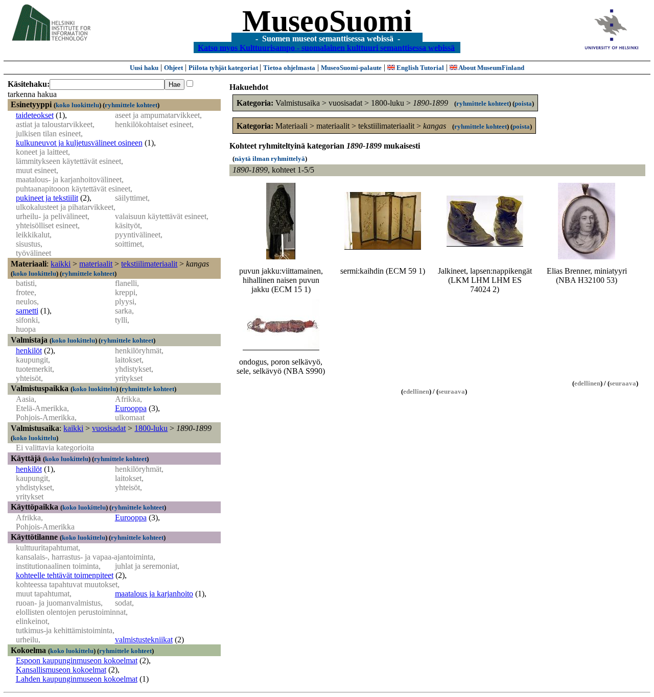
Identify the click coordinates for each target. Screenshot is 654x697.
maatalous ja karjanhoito (154, 593)
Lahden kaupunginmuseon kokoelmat (76, 679)
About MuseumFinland (490, 67)
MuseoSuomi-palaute (351, 67)
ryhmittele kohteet (131, 105)
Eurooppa (131, 408)
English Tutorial (419, 67)
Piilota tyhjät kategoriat (224, 67)
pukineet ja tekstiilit (47, 198)
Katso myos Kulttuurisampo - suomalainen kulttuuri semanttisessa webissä (326, 47)
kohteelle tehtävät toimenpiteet (64, 575)
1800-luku (151, 428)
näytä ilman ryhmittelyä (270, 158)
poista (523, 103)
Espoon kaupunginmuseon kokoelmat (76, 660)
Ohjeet (173, 67)
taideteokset (35, 115)
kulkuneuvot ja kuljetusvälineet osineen (79, 142)
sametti (27, 310)
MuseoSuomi (327, 21)
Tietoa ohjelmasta (289, 67)
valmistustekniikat (144, 639)
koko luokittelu (77, 105)
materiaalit (95, 263)
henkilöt (29, 350)
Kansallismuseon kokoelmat (61, 669)
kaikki (61, 263)
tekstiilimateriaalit (149, 263)
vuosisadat (109, 428)
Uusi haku (144, 67)
